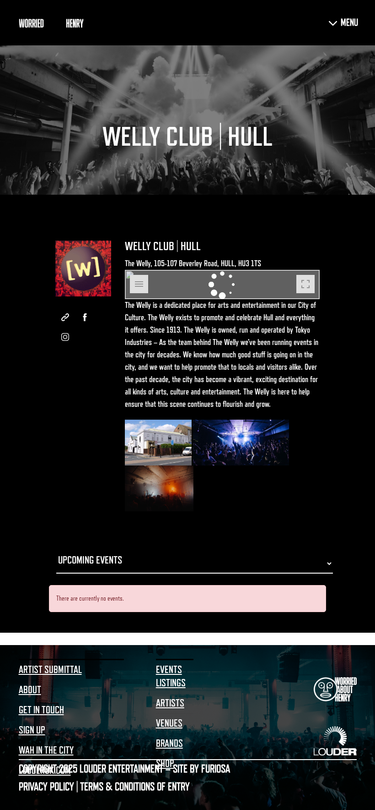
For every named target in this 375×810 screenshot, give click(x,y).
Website (65, 317)
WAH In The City (46, 750)
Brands (169, 744)
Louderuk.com (45, 771)
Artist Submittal (50, 670)
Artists (170, 703)
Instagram (65, 337)
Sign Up (32, 730)
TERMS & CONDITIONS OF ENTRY (135, 786)
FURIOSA (215, 768)
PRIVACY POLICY (46, 786)
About (30, 690)
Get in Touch (41, 710)
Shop (165, 764)
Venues (169, 723)
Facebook (85, 317)
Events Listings (171, 676)
